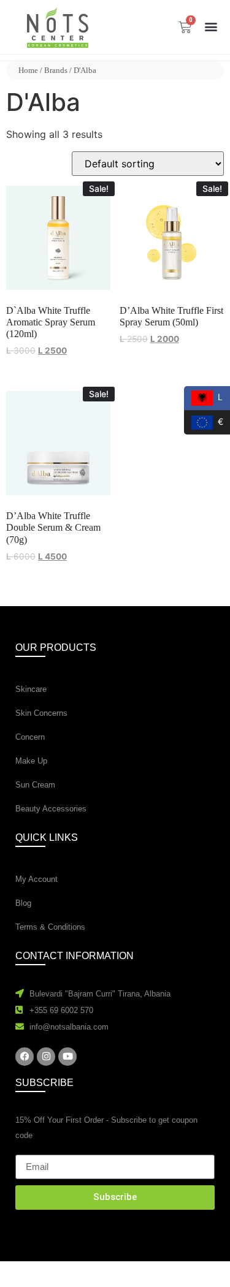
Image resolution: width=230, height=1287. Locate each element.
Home (28, 70)
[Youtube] (67, 1056)
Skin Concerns (41, 713)
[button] (211, 26)
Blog (23, 903)
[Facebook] (24, 1056)
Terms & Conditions (50, 927)
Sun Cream (35, 784)
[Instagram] (46, 1056)
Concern (30, 737)
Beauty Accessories (50, 808)
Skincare (31, 689)
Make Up (31, 760)
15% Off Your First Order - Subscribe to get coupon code (106, 1127)
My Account (36, 879)
